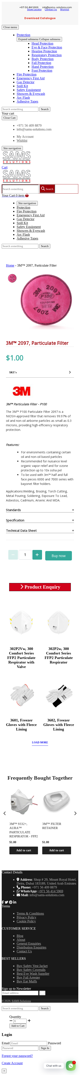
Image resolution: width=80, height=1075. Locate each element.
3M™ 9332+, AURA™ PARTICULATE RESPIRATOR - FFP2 (23, 830)
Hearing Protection (44, 51)
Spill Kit (22, 86)
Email (6, 1043)
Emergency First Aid (31, 78)
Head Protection (42, 43)
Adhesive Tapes (27, 101)
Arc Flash (23, 97)
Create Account (12, 1063)
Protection (23, 35)
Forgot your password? (17, 1056)
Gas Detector (25, 82)
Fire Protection (26, 74)
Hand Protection (43, 66)
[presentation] (5, 813)
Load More (40, 742)
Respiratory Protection (47, 55)
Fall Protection (41, 63)
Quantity (15, 1017)
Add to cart (23, 850)
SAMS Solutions (21, 1000)
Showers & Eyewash (31, 94)
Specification (15, 520)
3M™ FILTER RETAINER (51, 826)
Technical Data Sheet (21, 530)
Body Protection (43, 59)
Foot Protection (42, 70)
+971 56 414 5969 (50, 891)
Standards (13, 510)
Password (54, 1043)
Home (10, 265)
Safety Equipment (29, 90)
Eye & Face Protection (47, 47)
